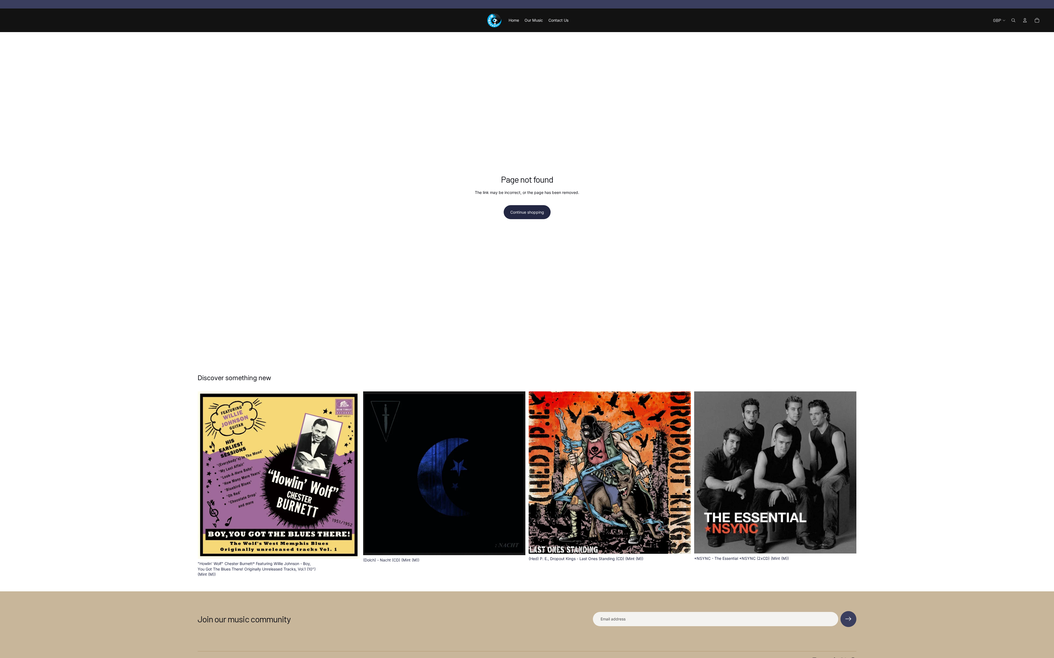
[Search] (1013, 20)
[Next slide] (351, 475)
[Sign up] (848, 619)
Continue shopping (527, 212)
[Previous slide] (206, 475)
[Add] (351, 550)
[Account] (1025, 20)
